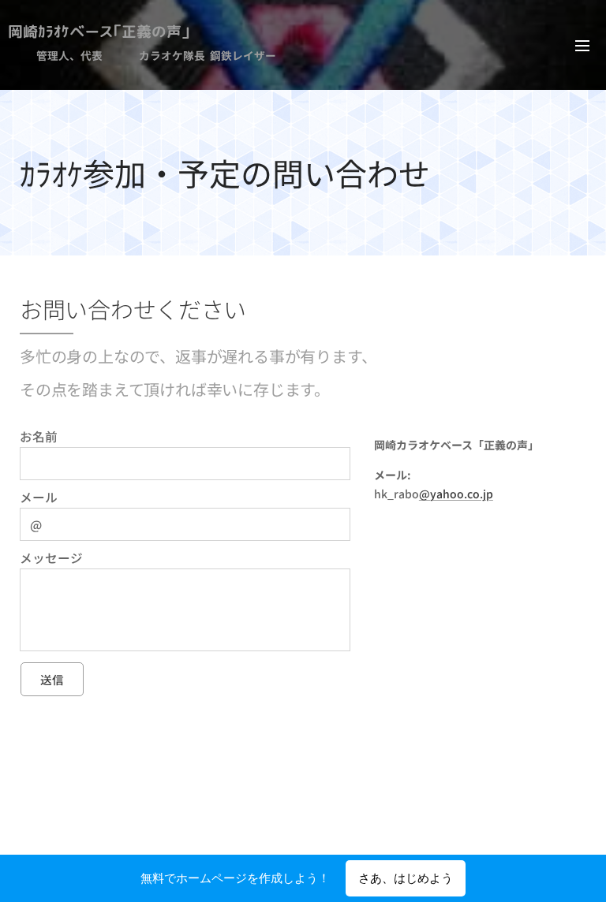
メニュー (582, 45)
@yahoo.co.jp (456, 493)
